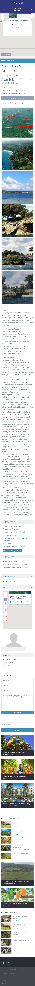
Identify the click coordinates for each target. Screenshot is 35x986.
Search (17, 730)
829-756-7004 (9, 662)
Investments (11, 88)
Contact (3, 980)
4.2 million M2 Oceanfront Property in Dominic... (19, 597)
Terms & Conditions (6, 977)
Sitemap (3, 983)
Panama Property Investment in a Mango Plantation (15, 905)
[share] (12, 103)
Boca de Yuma (20, 93)
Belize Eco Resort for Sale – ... (21, 853)
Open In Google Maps (12, 550)
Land (3, 88)
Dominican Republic (7, 93)
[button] (21, 610)
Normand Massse (14, 640)
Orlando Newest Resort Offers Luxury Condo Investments (16, 805)
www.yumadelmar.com (11, 665)
